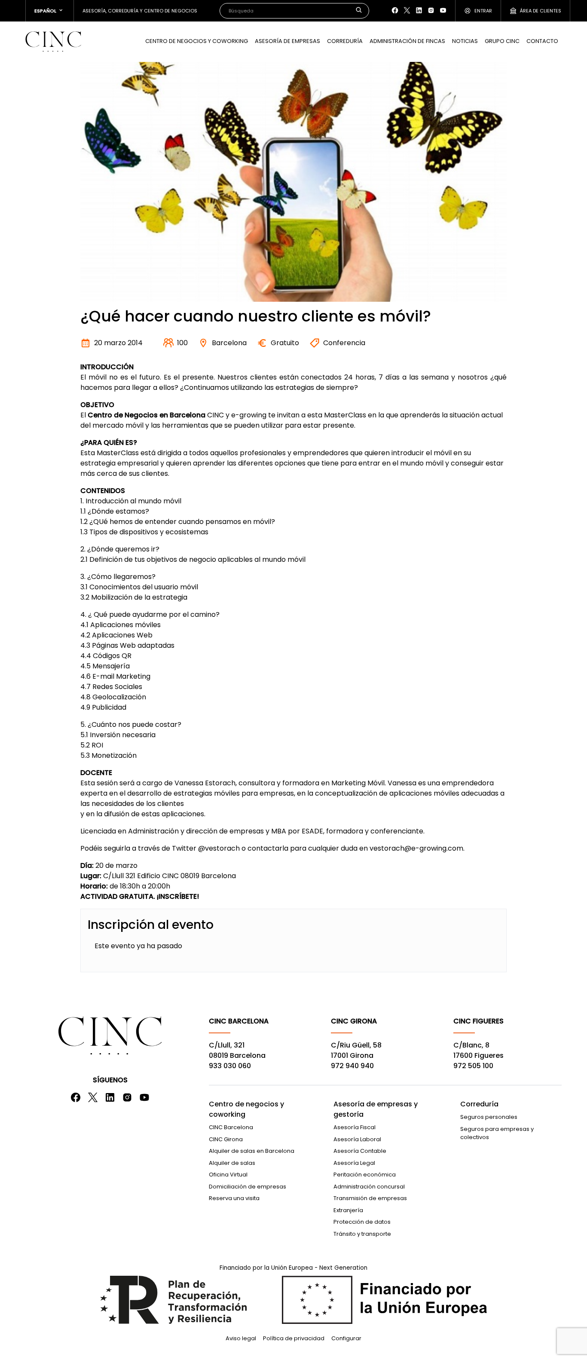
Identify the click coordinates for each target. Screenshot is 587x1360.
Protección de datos (362, 1222)
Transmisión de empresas (370, 1198)
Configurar (346, 1338)
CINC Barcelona (231, 1127)
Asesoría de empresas (287, 41)
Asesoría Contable (359, 1151)
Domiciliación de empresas (247, 1186)
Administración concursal (369, 1186)
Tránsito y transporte (362, 1234)
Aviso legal (241, 1338)
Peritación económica (364, 1174)
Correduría (345, 41)
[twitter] (407, 10)
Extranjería (348, 1210)
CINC (53, 41)
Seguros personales (488, 1117)
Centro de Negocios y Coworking (196, 41)
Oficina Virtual (228, 1174)
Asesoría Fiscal (354, 1127)
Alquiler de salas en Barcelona (251, 1151)
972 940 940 (352, 1066)
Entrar (483, 10)
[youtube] (443, 10)
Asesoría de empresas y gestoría (375, 1109)
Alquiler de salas (232, 1163)
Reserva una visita (234, 1198)
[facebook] (394, 10)
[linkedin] (419, 10)
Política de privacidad (293, 1338)
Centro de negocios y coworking (246, 1109)
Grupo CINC (502, 41)
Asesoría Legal (354, 1163)
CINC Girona (226, 1139)
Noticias (465, 41)
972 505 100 (473, 1066)
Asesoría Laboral (357, 1139)
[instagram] (431, 10)
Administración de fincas (407, 41)
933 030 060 (230, 1066)
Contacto (542, 41)
